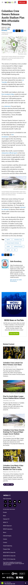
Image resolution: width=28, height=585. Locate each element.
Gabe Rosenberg (6, 29)
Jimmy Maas (6, 400)
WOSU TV (5, 522)
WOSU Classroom (7, 525)
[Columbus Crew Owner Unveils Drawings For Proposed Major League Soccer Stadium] (14, 420)
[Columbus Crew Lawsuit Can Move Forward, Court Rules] (14, 353)
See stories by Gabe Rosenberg (16, 280)
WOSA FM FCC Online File (9, 555)
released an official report (9, 153)
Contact (5, 542)
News (4, 515)
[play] (2, 583)
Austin (8, 246)
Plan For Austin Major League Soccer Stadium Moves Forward (14, 397)
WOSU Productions (7, 529)
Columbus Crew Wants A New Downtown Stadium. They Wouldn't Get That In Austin (13, 467)
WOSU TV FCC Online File (9, 559)
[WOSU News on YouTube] (14, 304)
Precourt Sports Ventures (13, 243)
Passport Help (6, 549)
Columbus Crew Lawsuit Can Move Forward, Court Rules (13, 364)
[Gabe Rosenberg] (5, 263)
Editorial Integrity (7, 535)
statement (7, 106)
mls (15, 250)
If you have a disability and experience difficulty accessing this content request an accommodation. (13, 563)
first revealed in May (8, 94)
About (4, 532)
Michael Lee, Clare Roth (8, 471)
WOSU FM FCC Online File (9, 552)
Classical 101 (6, 519)
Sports (8, 239)
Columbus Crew (18, 239)
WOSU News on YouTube (14, 320)
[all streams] (26, 583)
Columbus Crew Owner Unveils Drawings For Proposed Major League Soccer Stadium (13, 432)
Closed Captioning (7, 545)
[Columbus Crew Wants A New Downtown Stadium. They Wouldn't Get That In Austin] (14, 455)
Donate (23, 2)
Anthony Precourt (18, 246)
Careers (5, 539)
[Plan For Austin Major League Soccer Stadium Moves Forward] (14, 386)
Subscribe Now (14, 333)
